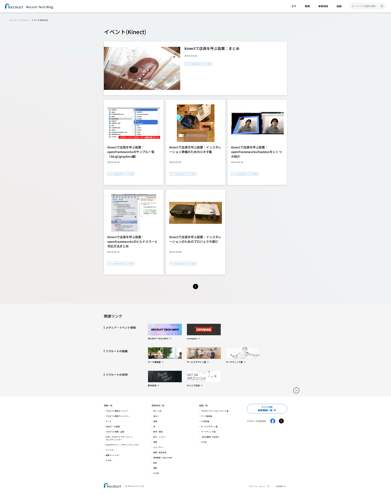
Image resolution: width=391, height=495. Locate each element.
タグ (293, 6)
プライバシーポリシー (257, 486)
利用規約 (279, 486)
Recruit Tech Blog (18, 20)
